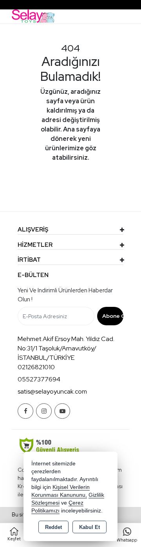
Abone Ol (113, 315)
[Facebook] (25, 411)
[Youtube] (62, 411)
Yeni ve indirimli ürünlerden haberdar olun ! (65, 294)
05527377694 (39, 379)
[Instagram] (44, 411)
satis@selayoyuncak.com (52, 391)
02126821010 (36, 367)
